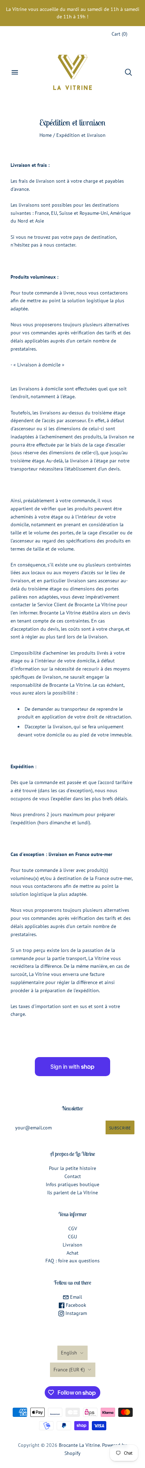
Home (45, 135)
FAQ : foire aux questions (72, 1260)
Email (75, 1297)
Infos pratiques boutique (72, 1184)
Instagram (75, 1313)
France (69, 1369)
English (69, 1352)
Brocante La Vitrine (79, 1445)
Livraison (72, 1245)
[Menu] (15, 72)
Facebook (75, 1305)
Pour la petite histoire (72, 1168)
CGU (72, 1236)
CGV (72, 1228)
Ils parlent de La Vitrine (72, 1192)
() (119, 34)
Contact (72, 1176)
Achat (72, 1253)
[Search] (128, 72)
